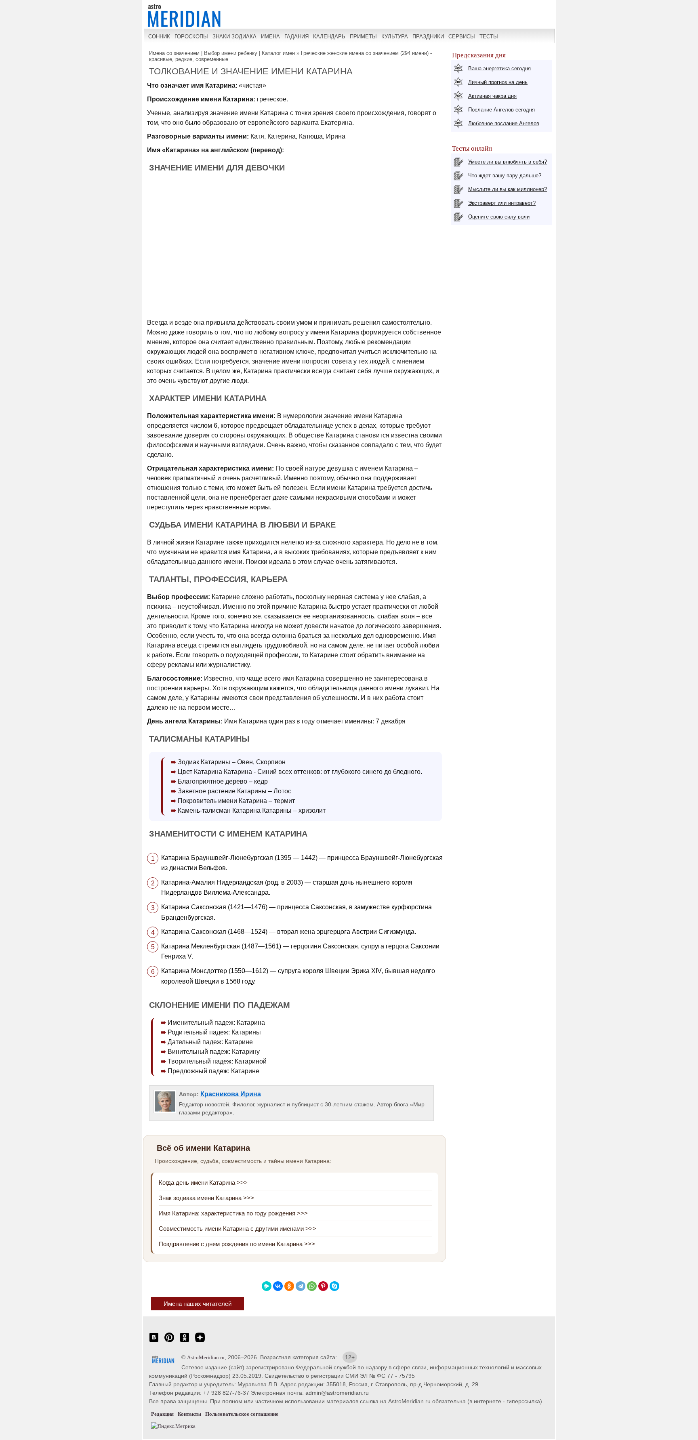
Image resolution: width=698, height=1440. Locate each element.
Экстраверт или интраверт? (502, 203)
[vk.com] (154, 1342)
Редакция (162, 1414)
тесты (488, 37)
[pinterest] (169, 1342)
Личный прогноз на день (498, 82)
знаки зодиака (234, 37)
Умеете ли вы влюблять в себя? (507, 162)
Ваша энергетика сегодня (499, 68)
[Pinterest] (323, 1286)
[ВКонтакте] (278, 1286)
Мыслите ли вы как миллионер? (507, 189)
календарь (329, 37)
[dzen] (200, 1342)
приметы (363, 37)
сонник (159, 37)
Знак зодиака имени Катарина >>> (206, 1197)
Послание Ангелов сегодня (501, 110)
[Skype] (334, 1286)
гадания (296, 37)
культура (394, 37)
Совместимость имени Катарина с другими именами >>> (237, 1228)
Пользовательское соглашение (241, 1414)
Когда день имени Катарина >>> (203, 1182)
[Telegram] (300, 1286)
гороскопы (191, 37)
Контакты (189, 1414)
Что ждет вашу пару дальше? (504, 175)
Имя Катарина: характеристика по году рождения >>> (233, 1213)
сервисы (461, 37)
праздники (428, 37)
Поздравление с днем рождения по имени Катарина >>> (237, 1243)
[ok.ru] (185, 1342)
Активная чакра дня (492, 96)
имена (270, 37)
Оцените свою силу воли (499, 217)
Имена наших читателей (197, 1303)
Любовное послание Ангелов (503, 123)
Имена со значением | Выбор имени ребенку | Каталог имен (222, 53)
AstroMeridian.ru (206, 1357)
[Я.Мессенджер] (266, 1286)
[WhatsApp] (312, 1286)
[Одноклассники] (289, 1286)
